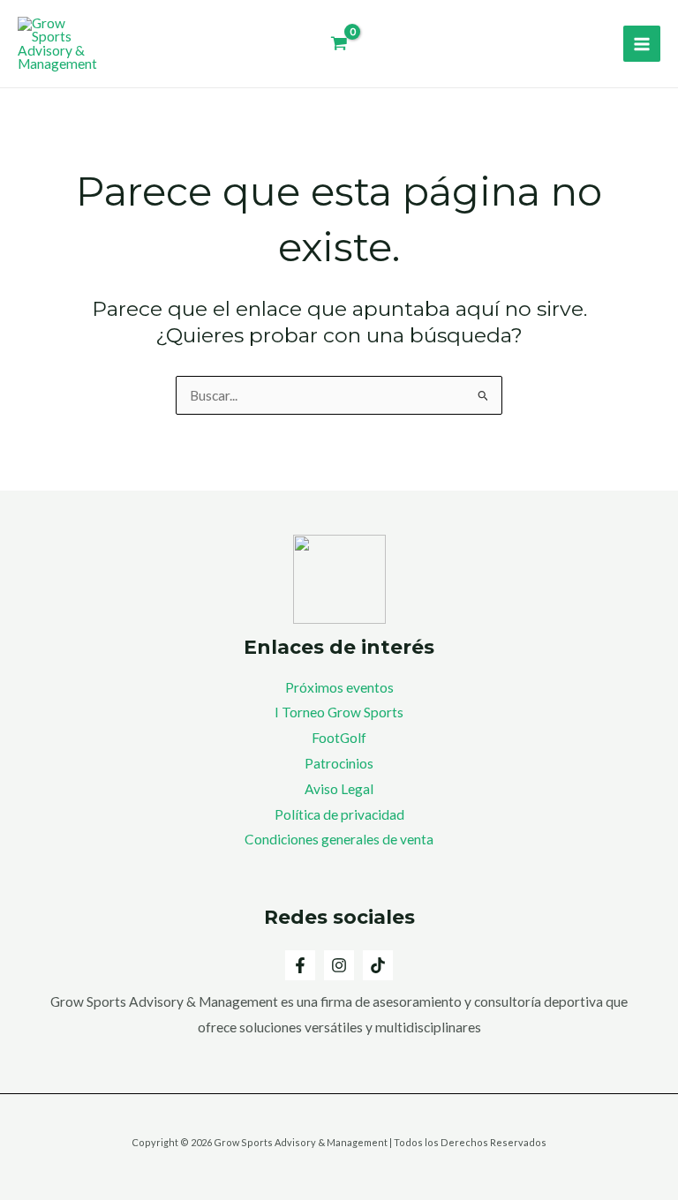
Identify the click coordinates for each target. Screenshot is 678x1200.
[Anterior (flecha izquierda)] (31, 600)
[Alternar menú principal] (641, 44)
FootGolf (339, 738)
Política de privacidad (339, 814)
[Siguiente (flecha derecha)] (647, 600)
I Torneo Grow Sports (339, 712)
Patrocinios (339, 763)
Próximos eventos (339, 687)
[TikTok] (378, 965)
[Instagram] (339, 965)
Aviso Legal (339, 789)
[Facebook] (300, 965)
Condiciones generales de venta (339, 839)
